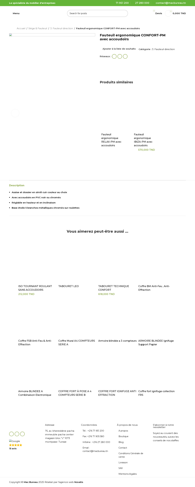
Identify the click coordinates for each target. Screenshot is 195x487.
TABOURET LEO (68, 286)
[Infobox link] (30, 416)
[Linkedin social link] (125, 56)
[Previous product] (170, 28)
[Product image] (114, 111)
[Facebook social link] (114, 56)
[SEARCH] (124, 13)
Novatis (78, 482)
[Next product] (176, 28)
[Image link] (25, 426)
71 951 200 (122, 3)
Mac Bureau (31, 482)
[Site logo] (44, 13)
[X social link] (119, 56)
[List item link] (97, 430)
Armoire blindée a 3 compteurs (117, 340)
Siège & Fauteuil (37, 28)
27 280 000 (142, 3)
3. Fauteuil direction (61, 28)
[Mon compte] (145, 13)
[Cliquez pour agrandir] (15, 113)
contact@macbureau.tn (171, 3)
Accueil (21, 28)
